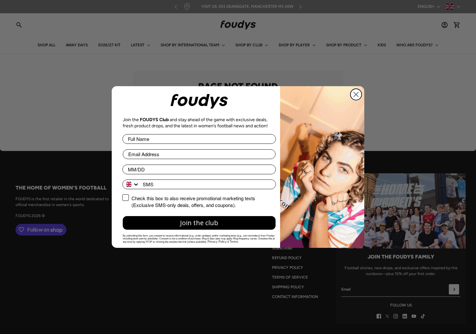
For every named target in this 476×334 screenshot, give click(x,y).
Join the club (199, 222)
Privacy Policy (217, 241)
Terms (234, 241)
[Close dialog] (356, 94)
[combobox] (131, 184)
